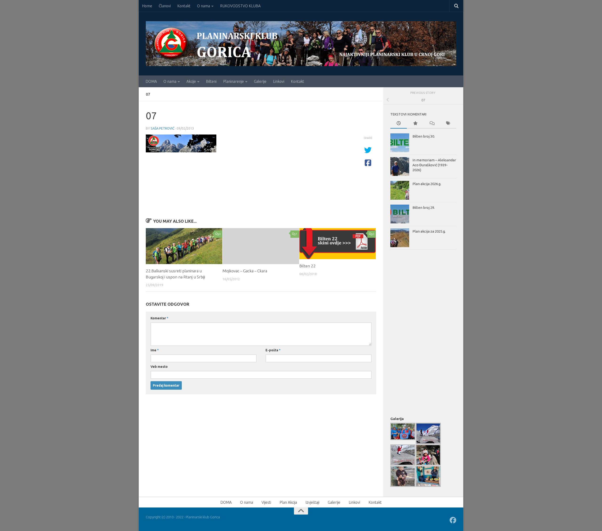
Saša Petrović (162, 128)
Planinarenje (233, 81)
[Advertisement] (409, 332)
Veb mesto (159, 367)
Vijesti (266, 502)
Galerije (260, 81)
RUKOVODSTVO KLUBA (240, 6)
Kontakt (183, 6)
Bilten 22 (307, 266)
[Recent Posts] (398, 124)
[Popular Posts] (415, 124)
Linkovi (278, 81)
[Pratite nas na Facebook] (453, 520)
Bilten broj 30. (423, 136)
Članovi (165, 6)
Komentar (159, 318)
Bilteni (211, 81)
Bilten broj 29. (423, 208)
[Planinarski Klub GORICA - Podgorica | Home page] (301, 43)
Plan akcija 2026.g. (426, 184)
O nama (203, 6)
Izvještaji (312, 502)
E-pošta (273, 350)
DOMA (151, 81)
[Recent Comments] (431, 124)
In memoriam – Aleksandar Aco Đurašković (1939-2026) (434, 165)
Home (147, 6)
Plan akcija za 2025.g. (429, 231)
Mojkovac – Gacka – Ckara (244, 271)
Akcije (191, 81)
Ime (154, 350)
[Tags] (448, 124)
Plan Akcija (288, 502)
